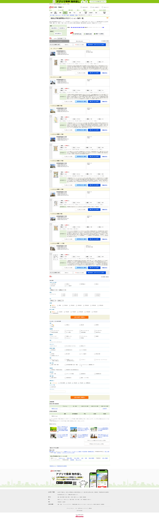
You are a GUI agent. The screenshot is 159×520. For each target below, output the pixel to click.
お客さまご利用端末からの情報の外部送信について (74, 492)
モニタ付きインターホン (71, 345)
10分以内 (81, 311)
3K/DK (64, 295)
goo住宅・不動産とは (61, 492)
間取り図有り (54, 377)
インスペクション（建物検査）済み (87, 365)
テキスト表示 (59, 41)
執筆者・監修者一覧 (97, 504)
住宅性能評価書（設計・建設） (72, 364)
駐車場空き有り (69, 349)
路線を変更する (54, 28)
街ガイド (85, 504)
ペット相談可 (69, 285)
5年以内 (72, 305)
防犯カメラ (83, 345)
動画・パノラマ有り (85, 377)
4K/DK (86, 295)
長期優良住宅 (98, 373)
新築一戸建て (69, 458)
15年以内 (87, 305)
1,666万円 (105, 408)
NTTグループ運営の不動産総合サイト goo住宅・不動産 (59, 3)
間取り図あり (52, 451)
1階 (52, 324)
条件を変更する (58, 33)
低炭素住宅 (83, 373)
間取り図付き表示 (79, 41)
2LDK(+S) (98, 294)
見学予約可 (54, 284)
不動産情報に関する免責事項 (104, 492)
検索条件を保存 (89, 33)
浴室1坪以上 (98, 332)
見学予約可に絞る (77, 33)
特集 (58, 504)
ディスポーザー (99, 330)
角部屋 (97, 324)
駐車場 (81, 497)
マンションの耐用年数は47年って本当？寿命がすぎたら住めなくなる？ (83, 436)
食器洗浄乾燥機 (55, 332)
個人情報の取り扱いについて (62, 494)
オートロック (54, 345)
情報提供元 (96, 492)
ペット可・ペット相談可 (76, 451)
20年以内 (94, 305)
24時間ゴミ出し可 (55, 355)
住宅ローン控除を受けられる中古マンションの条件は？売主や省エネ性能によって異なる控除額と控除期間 (62, 429)
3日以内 (75, 382)
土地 (82, 458)
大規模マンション (67, 451)
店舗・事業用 (91, 458)
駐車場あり (83, 284)
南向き (97, 284)
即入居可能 (85, 451)
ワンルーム (54, 294)
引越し (61, 504)
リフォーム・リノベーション (101, 359)
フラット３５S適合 (70, 373)
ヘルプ (76, 508)
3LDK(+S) (76, 295)
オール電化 (68, 332)
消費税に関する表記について (73, 494)
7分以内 (74, 311)
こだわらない (54, 382)
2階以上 (67, 284)
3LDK (55, 452)
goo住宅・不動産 (51, 492)
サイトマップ (85, 508)
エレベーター (54, 336)
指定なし (54, 305)
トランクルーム (84, 336)
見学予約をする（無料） (82, 101)
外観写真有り (69, 377)
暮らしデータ (78, 459)
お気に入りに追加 (80, 44)
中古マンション (62, 458)
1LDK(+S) (76, 294)
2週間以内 (88, 382)
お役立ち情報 (50, 504)
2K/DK (86, 294)
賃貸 (86, 458)
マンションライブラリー (67, 504)
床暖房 (97, 336)
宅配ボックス (69, 336)
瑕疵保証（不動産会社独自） (57, 369)
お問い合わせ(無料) (95, 72)
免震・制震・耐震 (55, 364)
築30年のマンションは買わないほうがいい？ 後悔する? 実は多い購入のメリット (83, 429)
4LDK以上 (98, 295)
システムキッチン (69, 330)
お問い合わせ (80, 508)
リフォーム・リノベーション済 (68, 452)
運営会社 (90, 508)
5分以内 (67, 311)
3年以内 (66, 305)
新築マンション (60, 499)
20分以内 (95, 311)
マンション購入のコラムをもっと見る (97, 440)
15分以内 (88, 311)
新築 (60, 305)
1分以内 (60, 311)
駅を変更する (62, 28)
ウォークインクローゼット (57, 341)
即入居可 (53, 285)
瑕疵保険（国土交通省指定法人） (72, 369)
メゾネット (83, 359)
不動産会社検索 (74, 504)
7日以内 (81, 382)
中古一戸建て (76, 458)
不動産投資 (85, 499)
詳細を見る (104, 72)
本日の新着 (62, 382)
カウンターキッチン (55, 330)
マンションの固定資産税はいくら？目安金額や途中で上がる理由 (103, 429)
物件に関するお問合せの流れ (88, 492)
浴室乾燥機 (83, 332)
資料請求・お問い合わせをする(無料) (96, 44)
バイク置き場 (83, 349)
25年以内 (101, 305)
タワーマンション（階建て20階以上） (56, 360)
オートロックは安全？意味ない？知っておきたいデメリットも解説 (62, 436)
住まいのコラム (90, 504)
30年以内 (54, 307)
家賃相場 (72, 459)
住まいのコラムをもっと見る (97, 443)
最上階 (82, 324)
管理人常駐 (98, 353)
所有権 (53, 353)
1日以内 (69, 382)
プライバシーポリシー (70, 508)
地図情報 (102, 504)
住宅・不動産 (105, 458)
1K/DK (64, 294)
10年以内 (79, 305)
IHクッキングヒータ (85, 330)
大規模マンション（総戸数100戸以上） (70, 360)
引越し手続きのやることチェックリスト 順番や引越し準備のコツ (103, 436)
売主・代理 (54, 373)
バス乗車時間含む (55, 313)
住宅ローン (89, 499)
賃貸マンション (76, 497)
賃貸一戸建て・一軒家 (69, 497)
